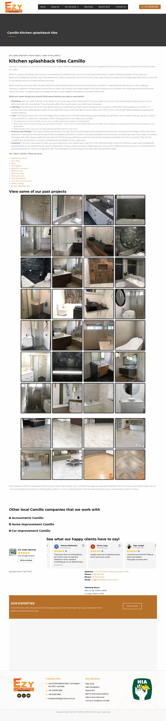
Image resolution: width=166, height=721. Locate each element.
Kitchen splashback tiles (20, 186)
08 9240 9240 (98, 577)
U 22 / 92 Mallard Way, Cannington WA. (111, 572)
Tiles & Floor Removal (94, 697)
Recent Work (104, 7)
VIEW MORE (132, 606)
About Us (55, 7)
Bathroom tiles (17, 171)
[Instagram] (24, 696)
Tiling (13, 163)
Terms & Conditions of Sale (97, 700)
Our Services (70, 7)
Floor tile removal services (21, 181)
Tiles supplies (16, 166)
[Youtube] (28, 696)
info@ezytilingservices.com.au (101, 580)
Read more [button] (54, 565)
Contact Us (121, 7)
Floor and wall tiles (18, 178)
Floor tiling (15, 161)
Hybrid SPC (90, 690)
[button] (155, 555)
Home (43, 7)
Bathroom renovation (19, 168)
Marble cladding (17, 183)
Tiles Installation (92, 687)
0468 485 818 (98, 574)
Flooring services (18, 176)
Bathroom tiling (17, 173)
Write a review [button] (26, 560)
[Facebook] (19, 696)
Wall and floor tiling (18, 158)
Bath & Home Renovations (96, 694)
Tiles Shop (88, 7)
